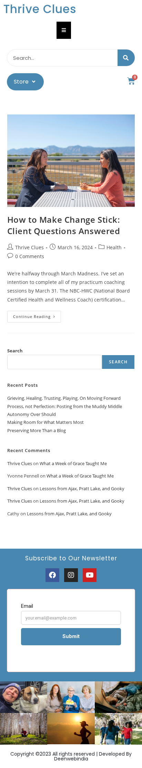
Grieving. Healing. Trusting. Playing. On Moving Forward (64, 398)
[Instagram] (71, 575)
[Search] (126, 58)
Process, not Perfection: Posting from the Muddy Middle (64, 406)
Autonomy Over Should (31, 414)
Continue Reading (37, 315)
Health (114, 247)
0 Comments (29, 256)
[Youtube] (90, 575)
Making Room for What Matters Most (45, 422)
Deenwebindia (71, 758)
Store (21, 82)
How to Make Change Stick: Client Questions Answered (63, 225)
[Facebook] (52, 575)
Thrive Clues (40, 9)
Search (15, 351)
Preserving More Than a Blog (36, 430)
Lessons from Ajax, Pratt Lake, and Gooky (82, 488)
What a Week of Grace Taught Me (73, 463)
